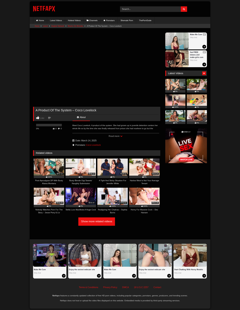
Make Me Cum (196, 34)
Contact (157, 287)
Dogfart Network (57, 26)
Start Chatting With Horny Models (188, 269)
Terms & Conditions (88, 287)
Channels (93, 20)
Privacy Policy (110, 287)
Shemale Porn (127, 20)
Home (41, 20)
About (82, 117)
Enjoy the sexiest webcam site (82, 269)
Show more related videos (96, 221)
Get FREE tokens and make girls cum (196, 54)
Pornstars (110, 20)
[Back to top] (231, 301)
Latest (45, 26)
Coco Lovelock (93, 145)
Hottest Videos (74, 20)
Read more (114, 136)
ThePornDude (145, 20)
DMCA (125, 287)
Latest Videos (56, 20)
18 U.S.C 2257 (141, 287)
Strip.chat (193, 37)
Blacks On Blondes (75, 26)
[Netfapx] (44, 9)
